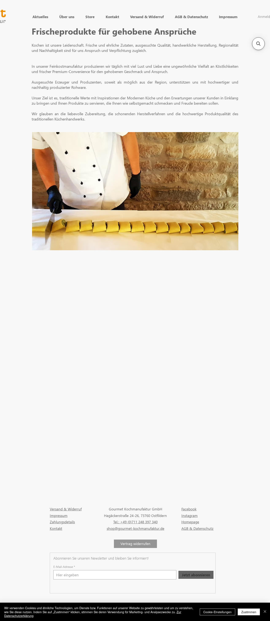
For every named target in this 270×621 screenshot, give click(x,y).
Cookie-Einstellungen (217, 612)
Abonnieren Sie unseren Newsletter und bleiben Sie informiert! (101, 558)
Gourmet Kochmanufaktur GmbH (135, 509)
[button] (258, 43)
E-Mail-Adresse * (64, 566)
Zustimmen (248, 612)
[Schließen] (264, 612)
